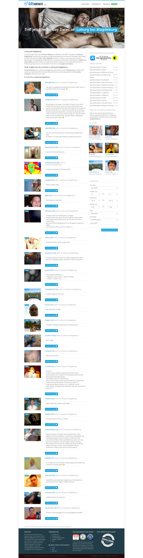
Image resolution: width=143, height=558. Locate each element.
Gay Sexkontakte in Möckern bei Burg (104, 72)
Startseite (26, 526)
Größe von (93, 198)
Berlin (53, 547)
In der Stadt (93, 223)
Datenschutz (107, 556)
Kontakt (101, 556)
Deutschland (34, 526)
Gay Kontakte (85, 4)
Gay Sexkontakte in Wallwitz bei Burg (104, 85)
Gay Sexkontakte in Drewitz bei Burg (104, 87)
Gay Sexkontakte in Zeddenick (104, 95)
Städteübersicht (96, 4)
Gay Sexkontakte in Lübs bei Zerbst (104, 103)
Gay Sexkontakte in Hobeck (104, 67)
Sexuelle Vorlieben (57, 539)
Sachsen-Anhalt (43, 526)
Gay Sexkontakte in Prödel (104, 98)
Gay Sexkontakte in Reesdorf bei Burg (104, 105)
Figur (91, 210)
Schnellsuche (55, 534)
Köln (53, 549)
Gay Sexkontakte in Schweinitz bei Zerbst (104, 76)
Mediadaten (94, 556)
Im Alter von (93, 191)
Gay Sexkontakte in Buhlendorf (104, 80)
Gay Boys (38, 64)
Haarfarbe (93, 217)
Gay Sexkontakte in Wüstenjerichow (104, 90)
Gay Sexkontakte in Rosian (104, 70)
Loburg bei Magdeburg (69, 83)
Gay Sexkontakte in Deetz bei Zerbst (104, 82)
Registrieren (110, 4)
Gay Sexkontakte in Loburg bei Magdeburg (59, 526)
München (54, 551)
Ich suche (92, 185)
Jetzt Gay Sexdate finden (110, 230)
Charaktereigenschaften (58, 538)
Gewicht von (93, 204)
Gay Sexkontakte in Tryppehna (104, 93)
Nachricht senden (51, 95)
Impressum (115, 556)
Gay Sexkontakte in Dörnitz (104, 100)
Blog (53, 541)
